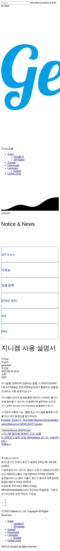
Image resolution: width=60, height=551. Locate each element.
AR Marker (19, 159)
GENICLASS (14, 173)
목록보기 (6, 444)
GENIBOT (19, 157)
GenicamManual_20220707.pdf (16, 430)
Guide (10, 154)
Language (12, 168)
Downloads (13, 165)
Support (11, 162)
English (17, 171)
